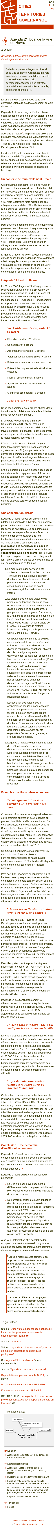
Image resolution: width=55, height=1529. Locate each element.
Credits (41, 1520)
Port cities (9, 1430)
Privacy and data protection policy (28, 1524)
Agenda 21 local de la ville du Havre (26, 1436)
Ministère (14, 1341)
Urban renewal (17, 1419)
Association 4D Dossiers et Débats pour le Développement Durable (24, 57)
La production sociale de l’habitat (23, 1496)
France (10, 1506)
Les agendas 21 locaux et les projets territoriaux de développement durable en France (27, 1399)
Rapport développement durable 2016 (21, 1375)
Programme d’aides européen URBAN (22, 1384)
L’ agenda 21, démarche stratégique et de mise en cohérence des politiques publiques (26, 1351)
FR (52, 8)
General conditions (19, 1520)
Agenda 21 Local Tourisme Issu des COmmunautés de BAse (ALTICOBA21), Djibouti (26, 1470)
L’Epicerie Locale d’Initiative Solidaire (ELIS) (28, 1476)
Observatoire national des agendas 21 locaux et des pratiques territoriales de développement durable (26, 1332)
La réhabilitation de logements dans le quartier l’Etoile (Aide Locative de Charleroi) (28, 1482)
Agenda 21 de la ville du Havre (27, 1369)
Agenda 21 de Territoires (19, 1360)
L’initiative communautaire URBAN (20, 1390)
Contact (32, 1520)
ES (51, 5)
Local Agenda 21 (45, 1430)
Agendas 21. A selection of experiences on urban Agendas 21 (28, 1456)
